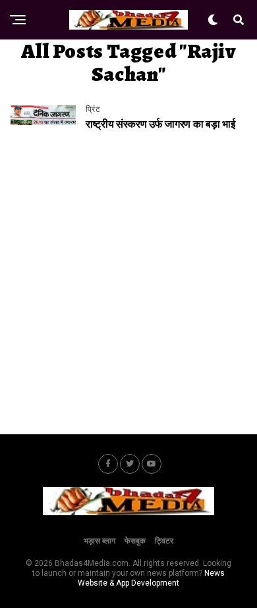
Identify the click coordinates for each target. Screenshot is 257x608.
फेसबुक (135, 540)
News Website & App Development (151, 578)
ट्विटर (164, 540)
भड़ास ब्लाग (99, 540)
